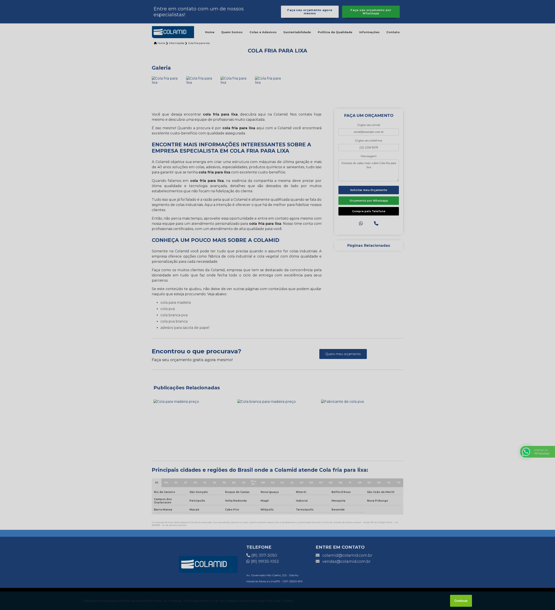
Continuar (461, 600)
